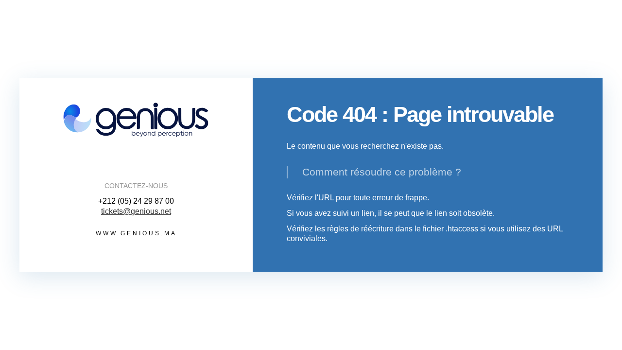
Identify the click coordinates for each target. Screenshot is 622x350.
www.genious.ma (136, 233)
